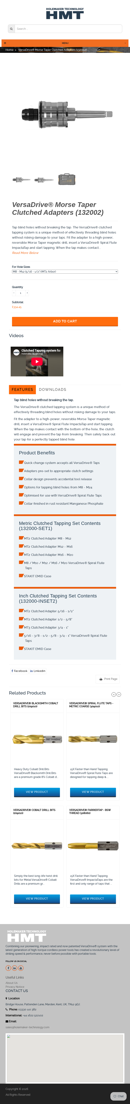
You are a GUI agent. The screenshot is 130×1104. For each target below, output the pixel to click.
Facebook (20, 671)
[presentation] (21, 179)
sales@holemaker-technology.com (27, 1027)
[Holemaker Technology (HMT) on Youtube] (21, 968)
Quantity (17, 287)
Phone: (13, 1009)
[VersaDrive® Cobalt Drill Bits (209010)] (37, 846)
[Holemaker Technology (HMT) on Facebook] (8, 968)
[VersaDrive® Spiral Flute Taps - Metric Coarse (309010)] (93, 739)
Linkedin (39, 671)
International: (14, 1015)
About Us (12, 983)
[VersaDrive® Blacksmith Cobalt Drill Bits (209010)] (37, 739)
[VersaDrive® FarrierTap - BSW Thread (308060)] (93, 846)
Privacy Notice (15, 986)
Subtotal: (18, 302)
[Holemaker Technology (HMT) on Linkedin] (14, 968)
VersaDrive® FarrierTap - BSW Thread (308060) (90, 812)
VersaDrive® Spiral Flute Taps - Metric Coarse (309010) (91, 705)
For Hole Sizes (21, 266)
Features (22, 389)
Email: (13, 1021)
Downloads (52, 389)
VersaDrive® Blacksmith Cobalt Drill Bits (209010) (35, 705)
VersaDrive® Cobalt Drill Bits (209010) (34, 812)
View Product (37, 792)
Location (14, 998)
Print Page (110, 679)
